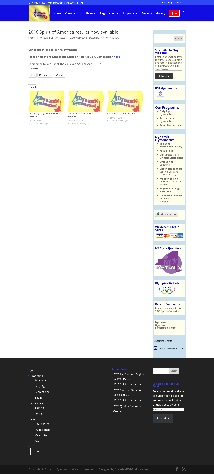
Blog (170, 3)
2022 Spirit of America (167, 311)
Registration (107, 13)
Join (163, 3)
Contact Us (180, 3)
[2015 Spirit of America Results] (125, 101)
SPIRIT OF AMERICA (109, 37)
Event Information (78, 37)
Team (38, 397)
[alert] (169, 348)
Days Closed (42, 424)
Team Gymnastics (170, 125)
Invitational (93, 37)
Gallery (160, 13)
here (117, 56)
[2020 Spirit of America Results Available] (86, 101)
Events (145, 13)
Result (39, 441)
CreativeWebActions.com (131, 469)
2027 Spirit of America (127, 384)
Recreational (42, 392)
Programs (128, 13)
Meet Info (41, 435)
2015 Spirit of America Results (121, 113)
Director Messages (60, 37)
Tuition (39, 408)
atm (33, 37)
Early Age (40, 386)
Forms (39, 413)
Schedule (40, 380)
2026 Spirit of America (127, 400)
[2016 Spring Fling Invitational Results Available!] (46, 101)
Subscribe (164, 76)
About (89, 13)
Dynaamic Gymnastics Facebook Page (165, 325)
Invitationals (42, 429)
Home (57, 13)
